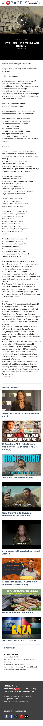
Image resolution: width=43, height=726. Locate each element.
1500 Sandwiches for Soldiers (17, 612)
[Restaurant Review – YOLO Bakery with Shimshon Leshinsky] (21, 569)
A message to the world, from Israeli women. (21, 552)
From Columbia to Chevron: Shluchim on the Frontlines (16, 514)
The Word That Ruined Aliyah (17, 477)
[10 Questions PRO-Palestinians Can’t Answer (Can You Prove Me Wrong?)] (21, 431)
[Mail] (27, 716)
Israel (17, 40)
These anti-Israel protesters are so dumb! (20, 414)
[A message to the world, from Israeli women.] (21, 534)
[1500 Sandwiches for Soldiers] (21, 600)
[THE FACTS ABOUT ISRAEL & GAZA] (21, 628)
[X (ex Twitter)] (16, 716)
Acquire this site (11, 699)
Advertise (28, 696)
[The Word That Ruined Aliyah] (21, 465)
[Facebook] (6, 716)
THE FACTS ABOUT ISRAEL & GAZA (19, 640)
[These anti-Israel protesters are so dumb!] (21, 400)
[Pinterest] (21, 716)
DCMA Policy (23, 701)
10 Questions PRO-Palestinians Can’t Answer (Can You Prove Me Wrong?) (19, 447)
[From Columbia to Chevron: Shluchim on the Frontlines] (21, 496)
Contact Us (18, 696)
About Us (8, 696)
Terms (14, 701)
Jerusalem (24, 40)
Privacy (7, 701)
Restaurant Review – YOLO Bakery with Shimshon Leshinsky (19, 583)
